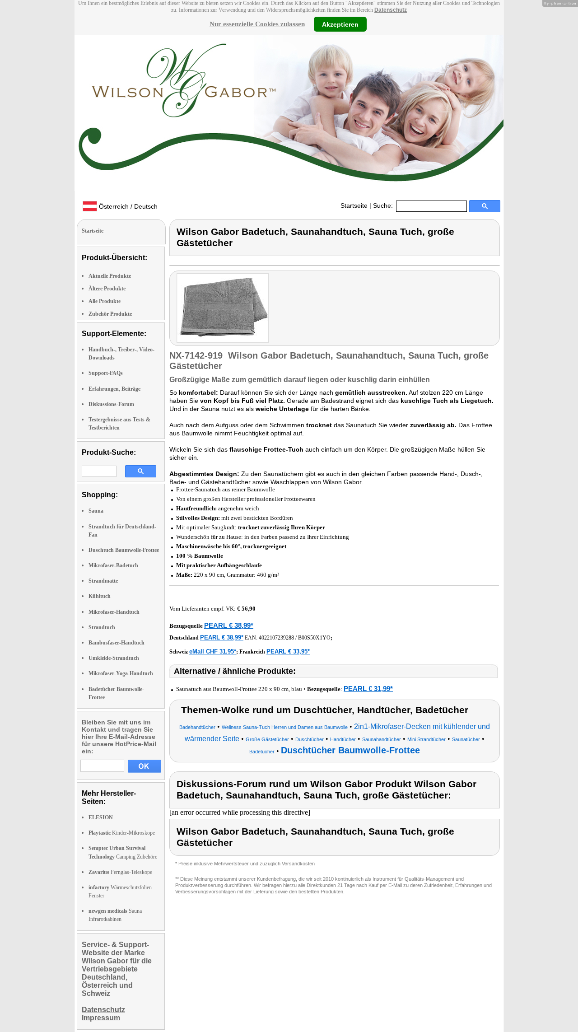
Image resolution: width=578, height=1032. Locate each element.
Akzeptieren (340, 24)
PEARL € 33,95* (288, 651)
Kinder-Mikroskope (122, 833)
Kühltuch (100, 596)
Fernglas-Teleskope (120, 872)
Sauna (96, 511)
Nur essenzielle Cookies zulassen (257, 24)
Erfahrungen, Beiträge (114, 389)
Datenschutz (390, 10)
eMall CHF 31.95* (212, 651)
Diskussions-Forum (111, 404)
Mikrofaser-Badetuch (113, 565)
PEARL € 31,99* (368, 688)
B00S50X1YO (314, 638)
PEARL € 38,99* (228, 625)
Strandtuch (102, 627)
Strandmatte (103, 581)
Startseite (354, 205)
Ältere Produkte (107, 288)
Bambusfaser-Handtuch (116, 643)
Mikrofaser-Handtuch (114, 612)
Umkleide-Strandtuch (114, 658)
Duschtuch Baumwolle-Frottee (124, 550)
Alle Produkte (105, 301)
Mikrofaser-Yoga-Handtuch (121, 673)
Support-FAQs (106, 373)
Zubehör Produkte (110, 314)
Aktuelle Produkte (110, 276)
